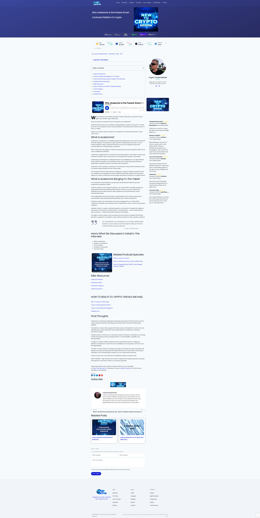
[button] (143, 68)
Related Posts (98, 94)
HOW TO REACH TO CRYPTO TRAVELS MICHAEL (107, 86)
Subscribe (124, 2)
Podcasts (131, 2)
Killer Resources (98, 84)
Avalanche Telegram (97, 286)
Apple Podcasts (125, 368)
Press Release (156, 2)
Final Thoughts (98, 89)
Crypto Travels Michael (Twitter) (101, 305)
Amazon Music (154, 505)
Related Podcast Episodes (102, 81)
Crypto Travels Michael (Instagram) (102, 308)
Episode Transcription (101, 60)
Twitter (132, 493)
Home (118, 2)
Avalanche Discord (96, 289)
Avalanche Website (97, 279)
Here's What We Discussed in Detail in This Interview (109, 79)
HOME (114, 489)
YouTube (133, 505)
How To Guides (147, 2)
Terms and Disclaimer (158, 514)
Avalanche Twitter (96, 282)
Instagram (133, 496)
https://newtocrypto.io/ (100, 368)
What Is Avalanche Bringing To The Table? (107, 76)
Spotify (152, 493)
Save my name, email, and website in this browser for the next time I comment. (111, 469)
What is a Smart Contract (121, 258)
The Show (138, 2)
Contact (164, 2)
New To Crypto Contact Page (100, 302)
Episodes (115, 493)
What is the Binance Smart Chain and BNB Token (128, 261)
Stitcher (152, 502)
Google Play (153, 499)
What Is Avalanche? (100, 74)
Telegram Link (95, 311)
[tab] (118, 60)
